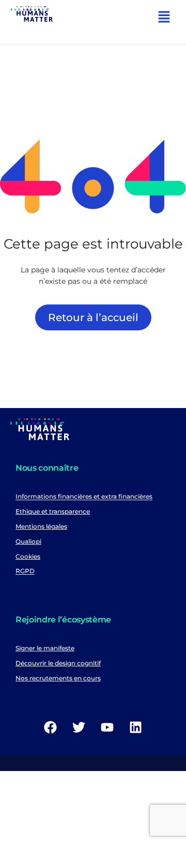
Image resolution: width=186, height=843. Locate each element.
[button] (164, 18)
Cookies (28, 556)
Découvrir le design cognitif (58, 663)
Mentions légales (41, 526)
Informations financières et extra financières (84, 497)
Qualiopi (28, 541)
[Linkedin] (136, 727)
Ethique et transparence (53, 511)
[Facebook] (51, 727)
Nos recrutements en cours (58, 678)
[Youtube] (107, 727)
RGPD (25, 571)
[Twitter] (79, 727)
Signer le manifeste (45, 648)
